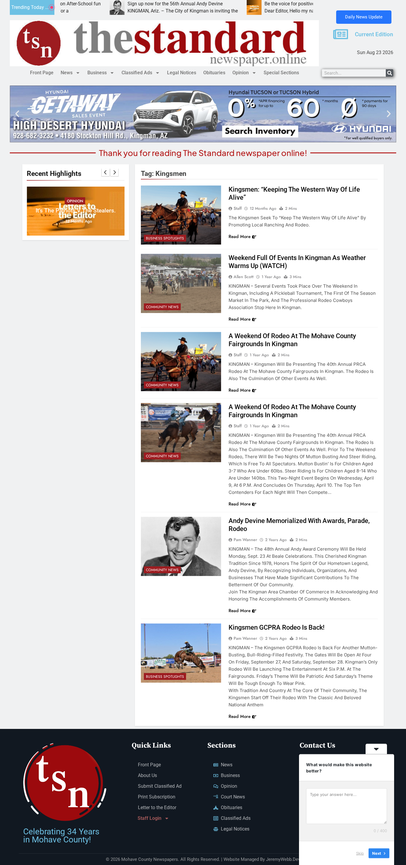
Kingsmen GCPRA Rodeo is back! (277, 627)
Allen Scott (244, 277)
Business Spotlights (165, 238)
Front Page (41, 72)
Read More (240, 236)
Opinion (240, 72)
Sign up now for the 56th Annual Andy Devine (142, 4)
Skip (360, 852)
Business (97, 72)
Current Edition (374, 34)
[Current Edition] (340, 34)
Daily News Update (364, 17)
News (67, 72)
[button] (17, 113)
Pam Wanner (245, 540)
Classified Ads (137, 72)
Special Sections (281, 72)
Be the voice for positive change (265, 4)
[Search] (389, 73)
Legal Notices (181, 72)
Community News (162, 307)
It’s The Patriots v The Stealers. (76, 210)
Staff (238, 208)
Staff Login (149, 818)
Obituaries (214, 72)
